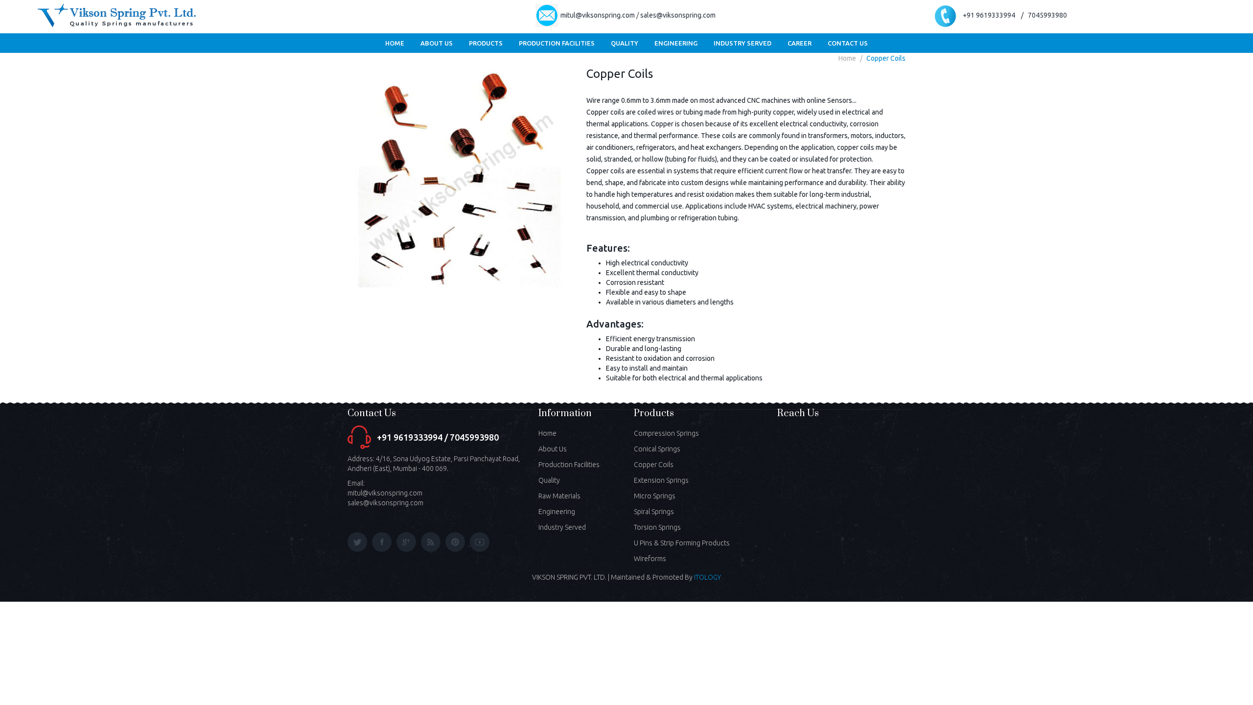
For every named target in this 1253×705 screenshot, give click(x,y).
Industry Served (562, 527)
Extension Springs (661, 480)
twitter (357, 542)
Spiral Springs (654, 512)
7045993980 (474, 437)
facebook (382, 542)
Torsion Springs (657, 527)
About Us (552, 449)
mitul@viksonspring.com (597, 15)
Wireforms (650, 559)
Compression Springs (666, 433)
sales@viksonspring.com (678, 15)
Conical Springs (657, 449)
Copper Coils (885, 58)
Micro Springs (654, 496)
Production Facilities (569, 465)
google (406, 542)
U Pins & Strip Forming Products (682, 543)
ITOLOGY (707, 577)
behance (431, 542)
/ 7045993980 (1044, 15)
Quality (549, 480)
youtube (479, 542)
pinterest (455, 542)
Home (847, 58)
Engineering (556, 512)
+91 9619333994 (990, 15)
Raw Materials (559, 496)
